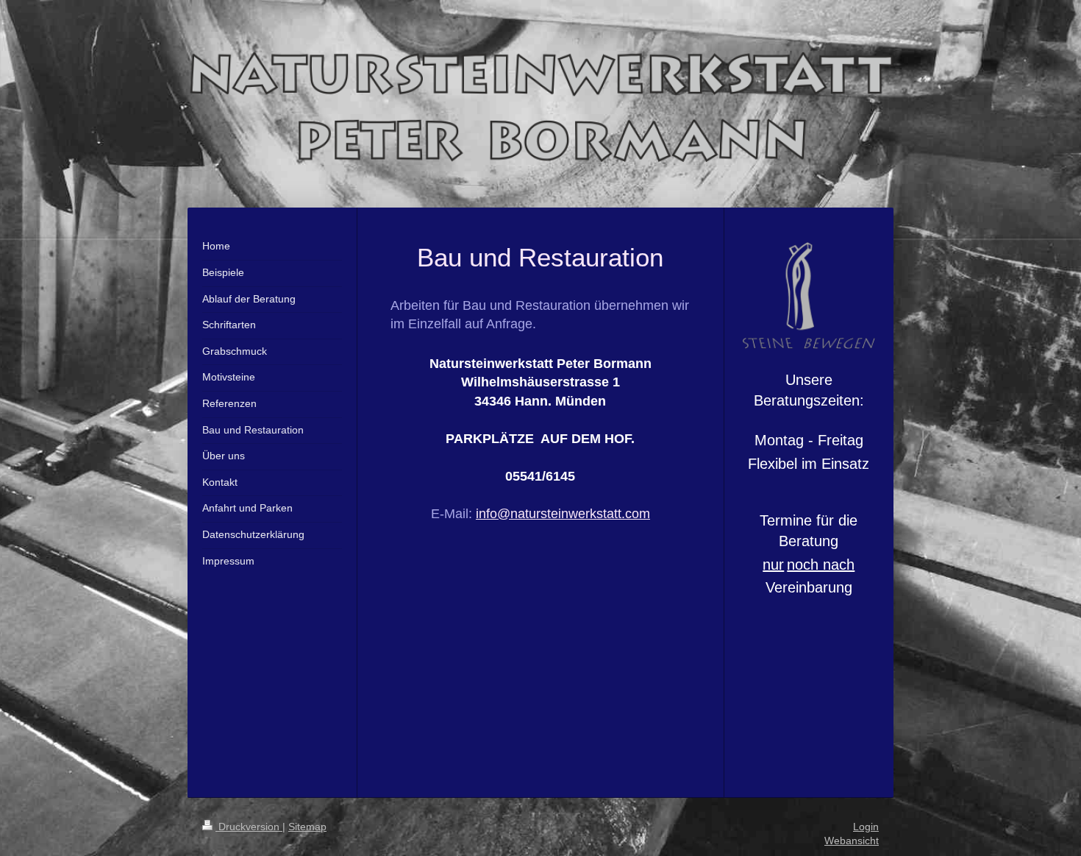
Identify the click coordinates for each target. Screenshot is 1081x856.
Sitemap (307, 826)
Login (866, 826)
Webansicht (851, 840)
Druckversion (248, 826)
